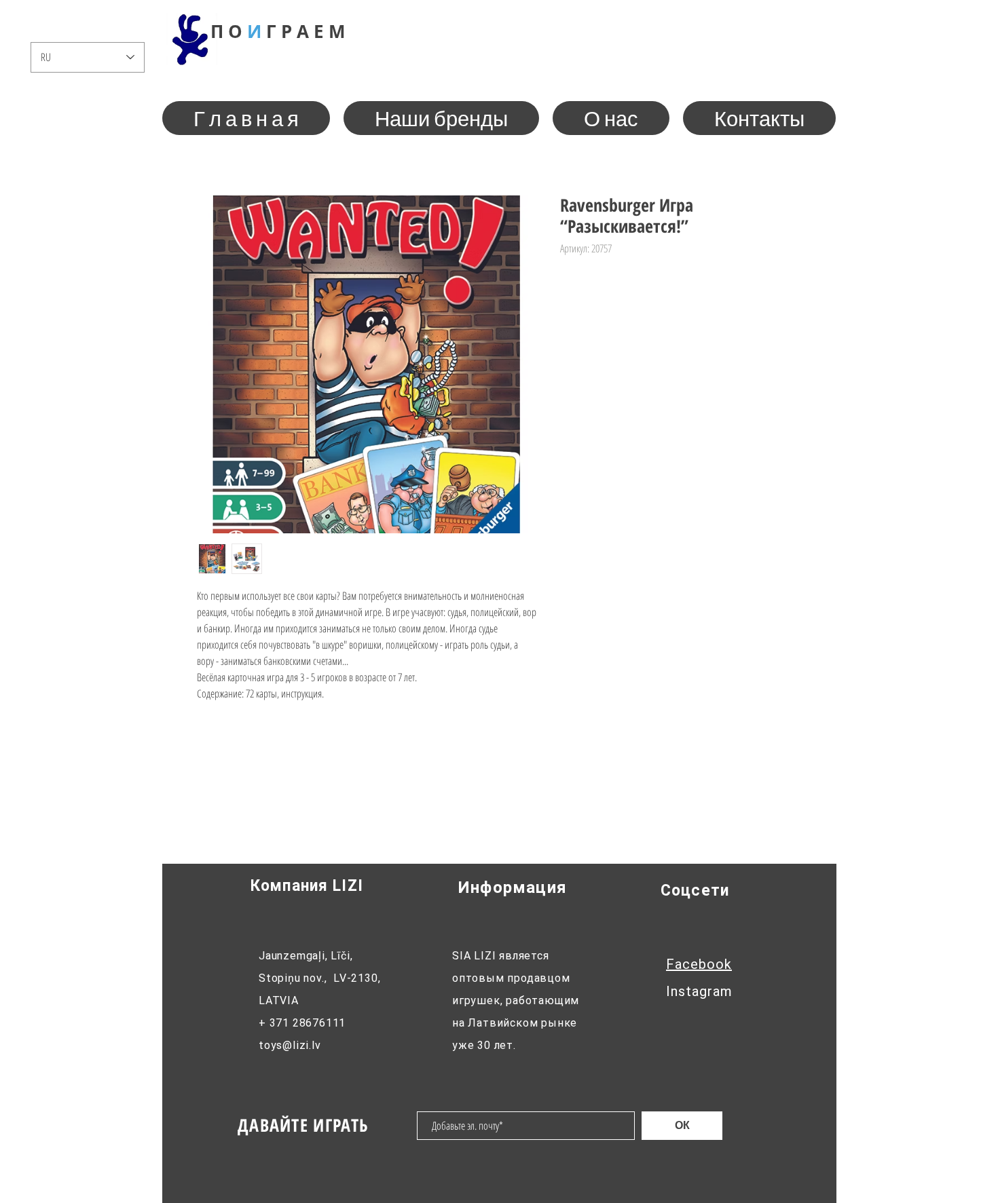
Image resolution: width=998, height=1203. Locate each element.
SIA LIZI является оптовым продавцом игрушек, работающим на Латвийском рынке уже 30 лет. (515, 1000)
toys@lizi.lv (290, 1045)
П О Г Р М (278, 31)
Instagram (699, 991)
